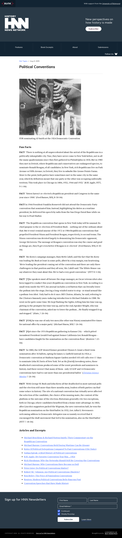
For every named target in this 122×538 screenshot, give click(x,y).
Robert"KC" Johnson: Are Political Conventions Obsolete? (52, 471)
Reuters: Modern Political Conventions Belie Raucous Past (52, 479)
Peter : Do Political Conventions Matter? (46, 468)
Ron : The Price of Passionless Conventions (48, 475)
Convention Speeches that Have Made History (46, 483)
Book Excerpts (47, 47)
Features (19, 47)
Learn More (86, 519)
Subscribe (93, 28)
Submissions (103, 47)
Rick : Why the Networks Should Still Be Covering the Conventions (62, 460)
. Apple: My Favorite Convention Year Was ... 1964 (49, 456)
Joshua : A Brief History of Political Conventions (50, 452)
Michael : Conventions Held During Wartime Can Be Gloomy (57, 445)
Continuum (65, 511)
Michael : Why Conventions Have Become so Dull (51, 464)
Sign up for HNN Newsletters (45, 533)
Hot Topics (23, 61)
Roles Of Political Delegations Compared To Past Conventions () (60, 449)
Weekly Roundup (68, 514)
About (75, 47)
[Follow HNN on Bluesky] (116, 54)
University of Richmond (111, 3)
